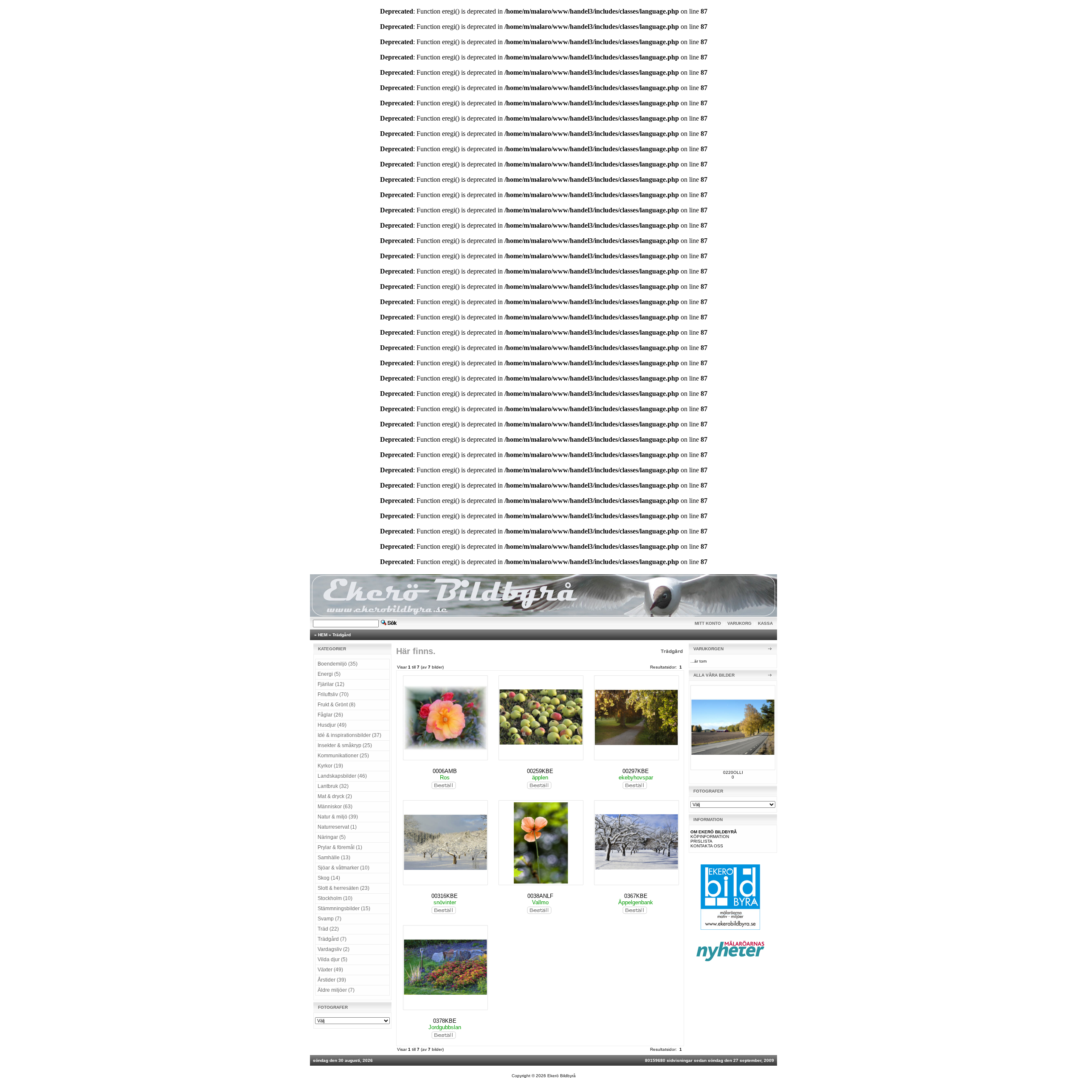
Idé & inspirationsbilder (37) (349, 735)
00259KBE (540, 771)
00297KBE (635, 771)
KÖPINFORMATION (709, 836)
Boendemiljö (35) (338, 664)
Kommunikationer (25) (343, 756)
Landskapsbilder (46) (342, 776)
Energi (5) (329, 674)
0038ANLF (540, 896)
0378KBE (444, 1021)
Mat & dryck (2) (335, 796)
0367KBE (636, 896)
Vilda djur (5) (332, 959)
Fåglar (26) (330, 715)
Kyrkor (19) (330, 766)
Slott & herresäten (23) (343, 888)
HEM (322, 634)
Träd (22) (328, 929)
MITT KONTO (708, 623)
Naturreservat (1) (337, 827)
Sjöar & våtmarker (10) (343, 868)
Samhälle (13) (334, 858)
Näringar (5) (332, 837)
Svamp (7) (329, 919)
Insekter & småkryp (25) (345, 745)
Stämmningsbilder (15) (344, 909)
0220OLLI (733, 772)
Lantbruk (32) (333, 786)
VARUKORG (739, 623)
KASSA (765, 623)
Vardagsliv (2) (333, 949)
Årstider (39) (332, 980)
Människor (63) (335, 807)
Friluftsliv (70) (333, 694)
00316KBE (444, 896)
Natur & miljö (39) (338, 817)
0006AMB (445, 771)
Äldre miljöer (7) (336, 990)
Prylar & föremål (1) (340, 847)
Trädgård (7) (332, 939)
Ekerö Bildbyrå (561, 1075)
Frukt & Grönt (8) (336, 705)
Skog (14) (329, 878)
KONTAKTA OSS (706, 846)
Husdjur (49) (332, 725)
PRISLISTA (701, 841)
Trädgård (341, 634)
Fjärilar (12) (331, 684)
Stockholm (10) (335, 898)
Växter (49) (330, 970)
